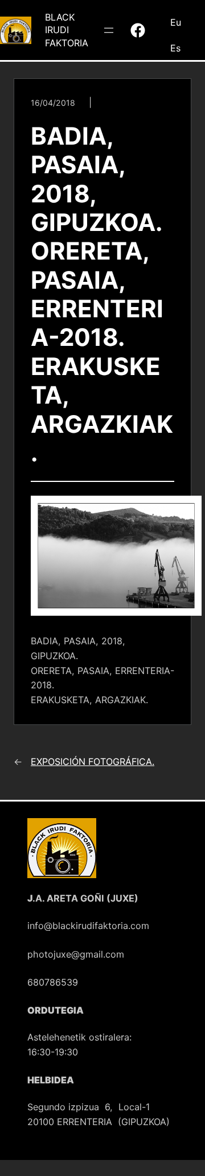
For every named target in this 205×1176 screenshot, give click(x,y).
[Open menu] (109, 30)
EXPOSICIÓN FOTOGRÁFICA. (92, 761)
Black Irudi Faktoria (66, 30)
